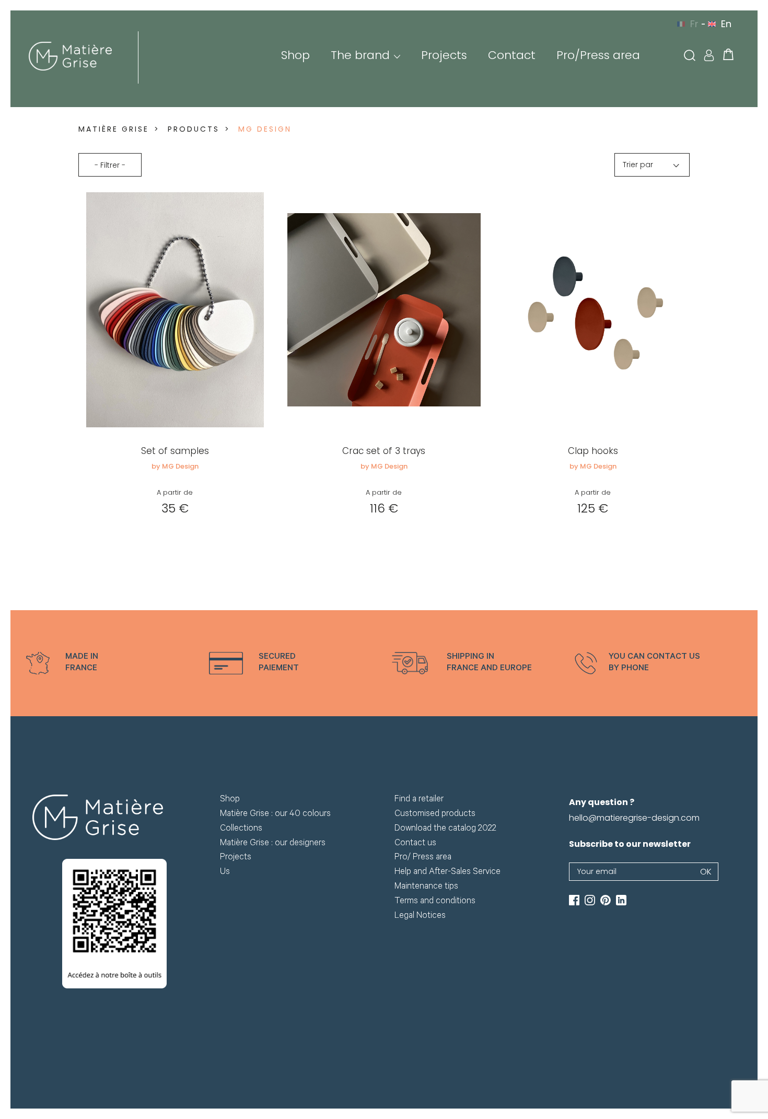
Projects (444, 55)
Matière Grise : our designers (272, 844)
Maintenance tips (426, 887)
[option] (109, 663)
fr (694, 23)
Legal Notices (420, 917)
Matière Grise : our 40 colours (275, 815)
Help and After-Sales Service (447, 873)
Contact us (415, 844)
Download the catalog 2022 (445, 829)
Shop (295, 55)
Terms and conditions (434, 902)
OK (706, 872)
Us (225, 873)
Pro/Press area (598, 55)
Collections (241, 829)
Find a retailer (419, 800)
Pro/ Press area (422, 858)
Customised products (434, 815)
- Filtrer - (110, 165)
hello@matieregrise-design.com (634, 818)
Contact (512, 55)
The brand (360, 55)
